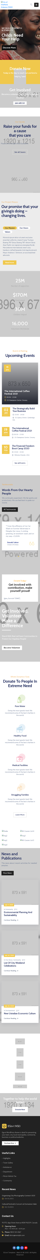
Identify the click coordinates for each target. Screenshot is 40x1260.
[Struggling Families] (18, 789)
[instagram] (22, 1248)
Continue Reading (10, 920)
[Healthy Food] (18, 730)
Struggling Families (20, 794)
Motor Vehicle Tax (9, 1176)
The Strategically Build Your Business (24, 409)
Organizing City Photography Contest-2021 (18, 1196)
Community (9, 909)
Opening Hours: (10, 1226)
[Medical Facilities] (18, 760)
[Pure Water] (18, 701)
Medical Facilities (20, 765)
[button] (18, 556)
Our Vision (24, 228)
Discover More (9, 47)
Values (7, 232)
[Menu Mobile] (36, 5)
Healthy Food (20, 735)
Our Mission (10, 228)
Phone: (13, 1232)
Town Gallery (8, 1163)
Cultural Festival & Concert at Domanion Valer (19, 1204)
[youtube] (26, 1248)
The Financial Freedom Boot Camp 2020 (23, 447)
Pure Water (20, 706)
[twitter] (18, 1248)
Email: (15, 1235)
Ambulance (7, 1167)
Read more (9, 262)
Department (7, 1172)
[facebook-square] (14, 1248)
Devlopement (10, 1010)
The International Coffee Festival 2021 (17, 392)
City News (9, 960)
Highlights (6, 1158)
